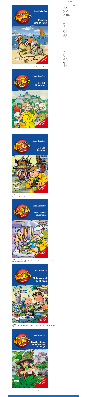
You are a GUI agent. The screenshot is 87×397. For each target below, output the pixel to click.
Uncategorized (64, 56)
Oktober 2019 (64, 20)
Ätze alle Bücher (65, 34)
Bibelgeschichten (65, 35)
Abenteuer (64, 29)
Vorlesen (64, 59)
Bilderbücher (64, 36)
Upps (63, 57)
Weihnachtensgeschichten (66, 60)
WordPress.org (64, 66)
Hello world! (68, 15)
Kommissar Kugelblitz (65, 11)
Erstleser (64, 40)
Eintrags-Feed (64, 64)
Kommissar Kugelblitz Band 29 (18, 129)
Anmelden (64, 63)
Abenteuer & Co (65, 30)
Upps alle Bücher (65, 58)
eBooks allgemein (65, 8)
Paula (63, 52)
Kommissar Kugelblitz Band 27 (18, 259)
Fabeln (64, 41)
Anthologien (64, 32)
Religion (64, 54)
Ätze (63, 12)
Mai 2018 (64, 22)
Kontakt (74, 1)
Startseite (68, 1)
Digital (63, 38)
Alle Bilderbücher (65, 31)
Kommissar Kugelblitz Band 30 (18, 65)
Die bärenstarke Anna (65, 37)
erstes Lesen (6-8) (65, 39)
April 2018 (64, 23)
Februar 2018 (64, 25)
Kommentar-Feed (65, 65)
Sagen (63, 55)
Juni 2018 (64, 21)
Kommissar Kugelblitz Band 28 (18, 194)
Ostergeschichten (65, 51)
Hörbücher (64, 9)
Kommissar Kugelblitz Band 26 (18, 324)
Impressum (71, 1)
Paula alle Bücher (65, 53)
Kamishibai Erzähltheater (65, 10)
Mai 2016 (64, 26)
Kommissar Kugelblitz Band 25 (18, 389)
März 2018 (64, 24)
